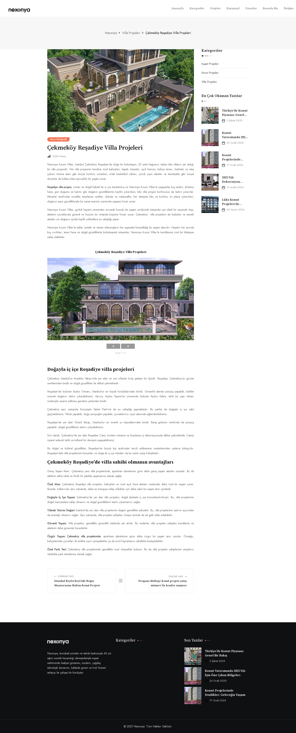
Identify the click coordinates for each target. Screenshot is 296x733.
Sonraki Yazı (66, 576)
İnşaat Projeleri (209, 64)
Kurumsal (233, 8)
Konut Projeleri (209, 73)
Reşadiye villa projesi (59, 187)
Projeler (215, 8)
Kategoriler (197, 8)
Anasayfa (177, 8)
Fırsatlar (251, 8)
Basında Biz (270, 8)
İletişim (288, 8)
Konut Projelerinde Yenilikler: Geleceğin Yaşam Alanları (225, 695)
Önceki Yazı (176, 576)
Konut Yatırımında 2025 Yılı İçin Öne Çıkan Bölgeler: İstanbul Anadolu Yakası (225, 675)
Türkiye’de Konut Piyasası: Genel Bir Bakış (235, 115)
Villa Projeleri (209, 82)
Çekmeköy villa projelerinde (84, 536)
